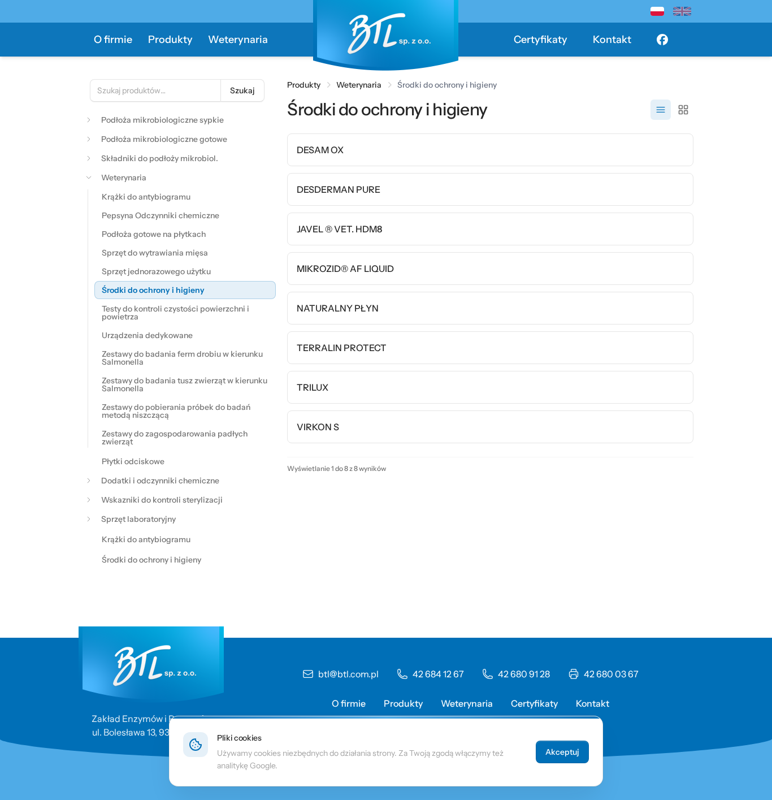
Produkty (170, 39)
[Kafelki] (683, 110)
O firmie (113, 39)
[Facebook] (662, 39)
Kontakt (612, 39)
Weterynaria (238, 39)
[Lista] (660, 110)
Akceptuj (562, 752)
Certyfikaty (540, 39)
